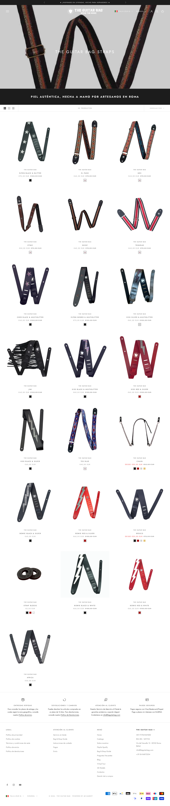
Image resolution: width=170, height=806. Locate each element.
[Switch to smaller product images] (9, 108)
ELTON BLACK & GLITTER (30, 173)
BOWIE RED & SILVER (85, 533)
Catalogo (100, 739)
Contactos (100, 772)
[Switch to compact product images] (13, 108)
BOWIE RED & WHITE (139, 605)
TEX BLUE (85, 461)
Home (99, 735)
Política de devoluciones (15, 751)
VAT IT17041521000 (143, 735)
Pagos (55, 747)
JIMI (30, 389)
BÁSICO (139, 533)
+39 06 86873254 (143, 754)
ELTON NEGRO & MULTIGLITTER (85, 317)
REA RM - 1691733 (143, 739)
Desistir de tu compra (105, 776)
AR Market (88, 796)
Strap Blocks (30, 605)
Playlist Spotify (102, 747)
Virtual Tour (101, 764)
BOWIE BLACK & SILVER (30, 533)
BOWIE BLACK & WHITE (85, 605)
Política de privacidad (14, 735)
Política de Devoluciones (70, 715)
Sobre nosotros (102, 743)
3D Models (101, 768)
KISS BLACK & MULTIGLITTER (85, 389)
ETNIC (30, 245)
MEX (140, 173)
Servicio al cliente (59, 735)
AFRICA (30, 677)
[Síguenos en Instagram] (13, 785)
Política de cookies (13, 739)
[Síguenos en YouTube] (20, 785)
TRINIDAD (139, 245)
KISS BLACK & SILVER (30, 461)
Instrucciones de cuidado (62, 743)
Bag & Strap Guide (60, 739)
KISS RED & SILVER (139, 389)
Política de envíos (25, 715)
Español (140, 11)
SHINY (85, 245)
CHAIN (140, 461)
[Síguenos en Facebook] (7, 785)
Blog (98, 759)
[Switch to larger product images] (5, 108)
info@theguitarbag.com (111, 715)
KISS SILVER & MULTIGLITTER (140, 317)
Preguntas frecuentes (104, 755)
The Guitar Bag (30, 170)
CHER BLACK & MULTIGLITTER (30, 317)
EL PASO (85, 173)
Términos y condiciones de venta (18, 743)
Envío (55, 751)
